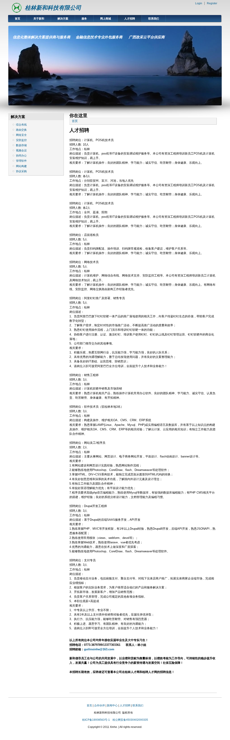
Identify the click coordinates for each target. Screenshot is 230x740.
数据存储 (21, 145)
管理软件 (21, 160)
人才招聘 (129, 18)
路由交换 (21, 129)
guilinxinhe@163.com (99, 649)
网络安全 (21, 135)
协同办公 (21, 155)
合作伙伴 (99, 705)
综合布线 (21, 124)
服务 (84, 18)
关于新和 (38, 18)
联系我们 (153, 18)
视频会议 (21, 150)
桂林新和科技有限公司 (53, 8)
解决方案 (63, 18)
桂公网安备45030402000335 (130, 719)
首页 (17, 18)
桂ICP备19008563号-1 (96, 719)
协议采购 (21, 171)
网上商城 (105, 18)
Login (198, 3)
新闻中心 (112, 705)
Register (212, 3)
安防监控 (21, 140)
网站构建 (21, 166)
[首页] (17, 12)
